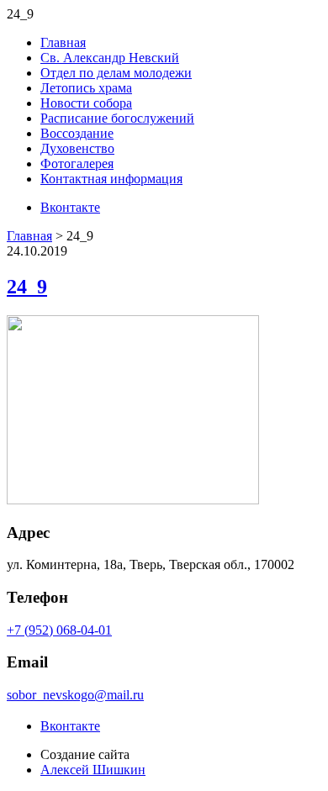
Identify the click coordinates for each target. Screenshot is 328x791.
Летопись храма (86, 88)
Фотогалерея (77, 163)
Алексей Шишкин (92, 769)
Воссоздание (77, 133)
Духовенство (77, 148)
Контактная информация (111, 178)
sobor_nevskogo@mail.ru (75, 695)
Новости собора (86, 103)
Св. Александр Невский (109, 57)
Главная (63, 42)
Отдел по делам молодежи (116, 73)
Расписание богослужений (117, 118)
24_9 (27, 287)
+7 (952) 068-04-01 (59, 630)
